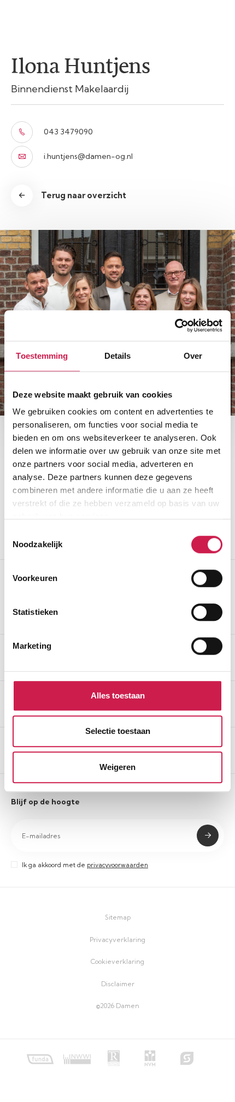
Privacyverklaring (117, 939)
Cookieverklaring (117, 961)
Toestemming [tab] (42, 355)
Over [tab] (193, 355)
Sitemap (118, 917)
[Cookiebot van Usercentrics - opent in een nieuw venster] (174, 325)
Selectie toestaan (117, 731)
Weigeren (117, 767)
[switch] (206, 578)
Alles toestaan (118, 695)
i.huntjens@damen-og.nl (88, 156)
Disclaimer (117, 984)
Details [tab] (117, 355)
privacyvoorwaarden (117, 865)
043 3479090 (68, 132)
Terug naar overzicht (83, 195)
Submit (208, 835)
